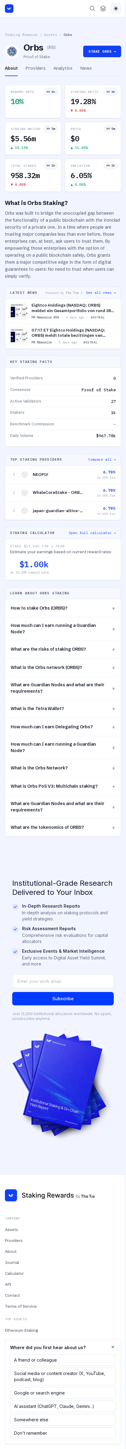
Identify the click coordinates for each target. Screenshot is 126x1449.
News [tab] (86, 68)
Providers (14, 1240)
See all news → (101, 292)
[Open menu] (103, 8)
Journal (12, 1262)
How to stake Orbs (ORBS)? (63, 608)
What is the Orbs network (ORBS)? (63, 667)
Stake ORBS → (102, 51)
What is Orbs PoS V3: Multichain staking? (63, 786)
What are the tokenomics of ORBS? (63, 827)
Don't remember (30, 1433)
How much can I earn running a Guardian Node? (63, 629)
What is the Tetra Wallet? (63, 708)
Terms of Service (21, 1306)
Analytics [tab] (63, 68)
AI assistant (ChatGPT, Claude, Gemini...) (54, 1406)
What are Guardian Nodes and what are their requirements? (63, 688)
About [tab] (11, 68)
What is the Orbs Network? (63, 768)
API (8, 1284)
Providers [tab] (36, 68)
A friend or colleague (35, 1360)
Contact (12, 1295)
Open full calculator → (92, 533)
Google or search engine (39, 1392)
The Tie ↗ (74, 293)
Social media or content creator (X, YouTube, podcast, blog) (59, 1376)
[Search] (92, 8)
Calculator (14, 1273)
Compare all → (102, 459)
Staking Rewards (21, 34)
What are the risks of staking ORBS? (63, 649)
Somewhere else (31, 1419)
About (11, 1251)
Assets (50, 34)
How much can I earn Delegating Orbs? (63, 726)
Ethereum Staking (21, 1330)
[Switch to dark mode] (116, 8)
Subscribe (63, 998)
